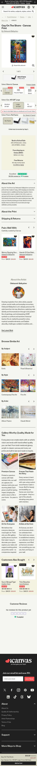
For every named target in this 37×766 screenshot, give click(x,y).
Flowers (22, 17)
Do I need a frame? (29, 115)
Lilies (29, 17)
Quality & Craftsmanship (10, 712)
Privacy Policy (7, 715)
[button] (7, 91)
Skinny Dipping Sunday (10, 252)
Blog (3, 726)
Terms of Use (6, 722)
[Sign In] (29, 7)
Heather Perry (6, 584)
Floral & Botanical (11, 17)
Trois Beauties (24, 582)
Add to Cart (18, 763)
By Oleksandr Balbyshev (10, 31)
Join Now (29, 679)
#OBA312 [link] (14, 20)
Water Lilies (5, 20)
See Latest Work (7, 330)
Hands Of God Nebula (27, 252)
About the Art (8, 183)
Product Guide (30, 84)
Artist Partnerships (8, 719)
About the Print (9, 211)
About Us (5, 708)
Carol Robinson (24, 584)
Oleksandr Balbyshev (8, 254)
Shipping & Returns (11, 218)
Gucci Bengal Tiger (9, 582)
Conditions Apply (18, 165)
